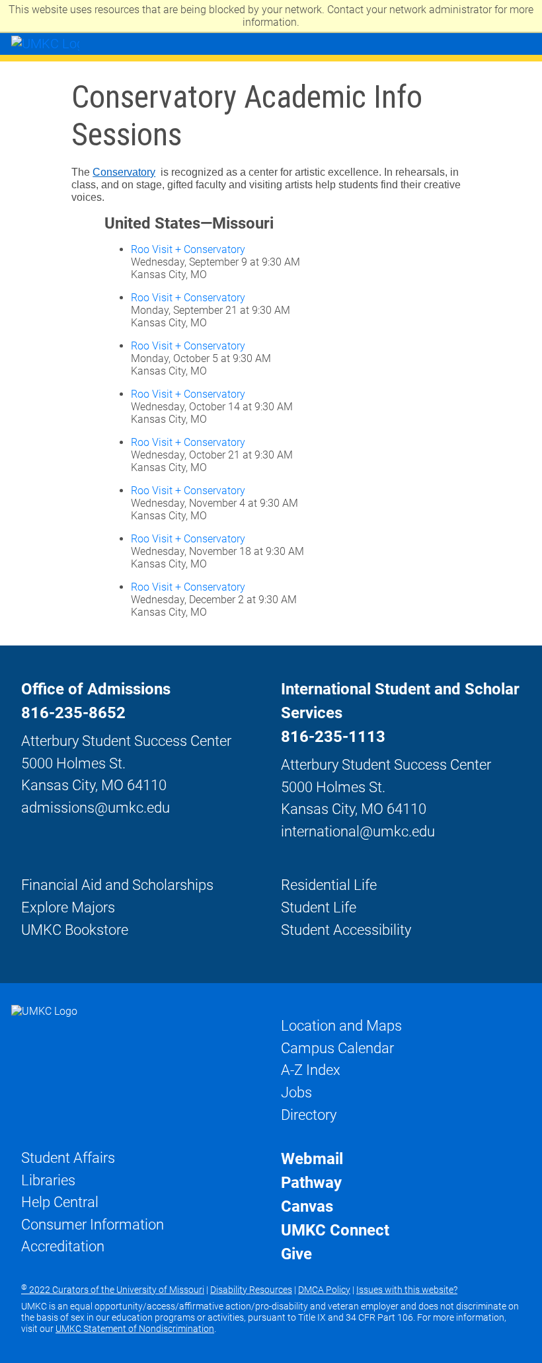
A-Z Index (310, 1069)
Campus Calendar (337, 1047)
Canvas (307, 1206)
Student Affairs (68, 1157)
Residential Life (329, 884)
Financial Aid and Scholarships (117, 884)
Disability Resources (251, 1289)
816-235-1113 (333, 736)
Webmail (312, 1159)
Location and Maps (341, 1025)
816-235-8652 (73, 713)
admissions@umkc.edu (95, 807)
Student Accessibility (346, 929)
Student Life (318, 907)
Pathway (311, 1182)
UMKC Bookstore (74, 929)
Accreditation (62, 1246)
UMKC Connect (335, 1230)
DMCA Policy (324, 1289)
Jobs (296, 1092)
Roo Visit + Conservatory (188, 249)
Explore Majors (68, 907)
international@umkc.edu (358, 831)
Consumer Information (92, 1224)
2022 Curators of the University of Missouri (112, 1289)
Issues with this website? (406, 1289)
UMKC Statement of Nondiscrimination (135, 1328)
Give (296, 1254)
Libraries (48, 1180)
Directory (308, 1114)
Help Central (59, 1201)
